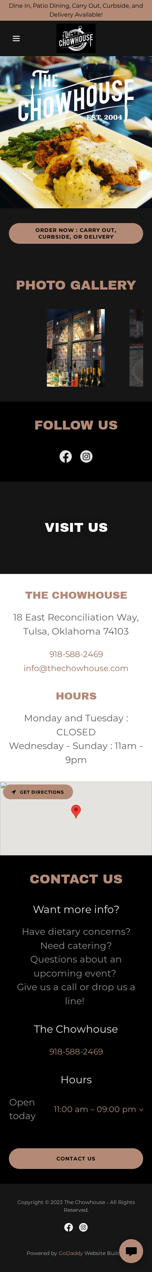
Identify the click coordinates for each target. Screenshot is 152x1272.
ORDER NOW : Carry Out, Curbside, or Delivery (76, 233)
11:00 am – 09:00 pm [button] (95, 1109)
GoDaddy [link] (71, 1253)
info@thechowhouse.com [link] (76, 668)
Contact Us (76, 1158)
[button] (19, 38)
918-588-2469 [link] (76, 654)
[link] (76, 38)
